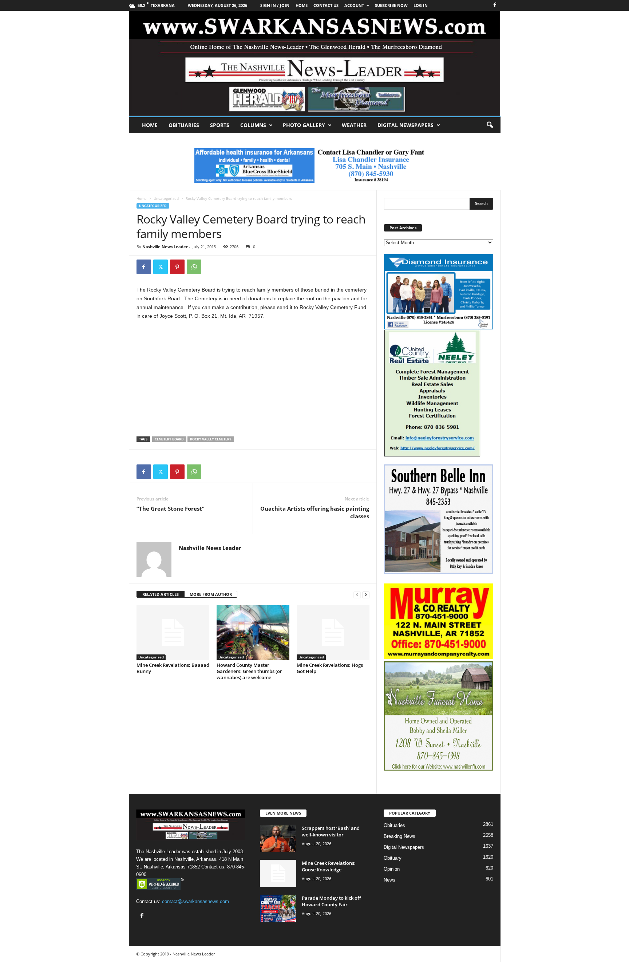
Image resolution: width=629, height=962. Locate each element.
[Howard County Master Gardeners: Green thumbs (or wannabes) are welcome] (253, 632)
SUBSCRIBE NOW (391, 5)
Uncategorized (166, 198)
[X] (160, 267)
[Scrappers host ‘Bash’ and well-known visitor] (278, 838)
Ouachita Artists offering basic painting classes (314, 512)
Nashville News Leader (165, 246)
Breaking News (399, 836)
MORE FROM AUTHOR (211, 594)
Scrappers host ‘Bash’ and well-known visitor (331, 831)
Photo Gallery (304, 125)
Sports (219, 125)
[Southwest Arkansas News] (315, 63)
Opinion (392, 869)
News (389, 880)
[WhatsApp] (194, 267)
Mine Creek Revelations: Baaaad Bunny (173, 668)
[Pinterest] (177, 267)
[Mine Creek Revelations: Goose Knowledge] (278, 873)
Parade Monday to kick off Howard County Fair (331, 901)
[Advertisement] (253, 380)
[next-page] (365, 594)
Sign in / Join (274, 5)
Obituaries (184, 125)
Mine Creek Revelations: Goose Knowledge (329, 866)
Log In (421, 5)
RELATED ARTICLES (160, 594)
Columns (253, 125)
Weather (354, 125)
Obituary (392, 858)
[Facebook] (495, 5)
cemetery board (169, 439)
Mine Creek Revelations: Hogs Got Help (330, 668)
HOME (302, 5)
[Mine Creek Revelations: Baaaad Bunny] (173, 632)
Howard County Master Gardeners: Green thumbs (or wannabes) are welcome (249, 671)
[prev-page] (357, 594)
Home (150, 125)
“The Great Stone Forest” (171, 508)
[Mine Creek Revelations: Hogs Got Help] (333, 632)
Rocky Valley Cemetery (211, 439)
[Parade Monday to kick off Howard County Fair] (278, 908)
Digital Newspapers (405, 125)
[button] (490, 125)
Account (354, 5)
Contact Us (326, 5)
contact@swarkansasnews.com (195, 901)
